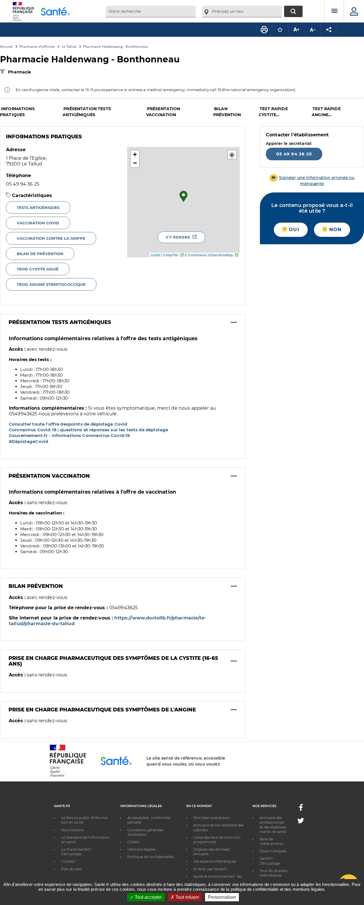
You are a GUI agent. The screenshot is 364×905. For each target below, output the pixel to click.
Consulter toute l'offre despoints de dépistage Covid (68, 424)
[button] (232, 154)
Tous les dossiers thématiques (274, 873)
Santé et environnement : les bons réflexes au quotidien (217, 878)
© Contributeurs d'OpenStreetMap (209, 255)
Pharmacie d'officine (37, 46)
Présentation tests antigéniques (87, 111)
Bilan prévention (227, 111)
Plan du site (71, 869)
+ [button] (135, 154)
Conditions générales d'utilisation (145, 832)
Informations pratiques (17, 111)
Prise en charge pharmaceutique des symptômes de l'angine (102, 710)
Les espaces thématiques (214, 861)
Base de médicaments (272, 841)
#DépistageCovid (28, 441)
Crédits (133, 842)
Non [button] (334, 229)
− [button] (135, 163)
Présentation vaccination (163, 111)
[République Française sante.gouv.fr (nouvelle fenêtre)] (68, 775)
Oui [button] (293, 229)
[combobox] (151, 11)
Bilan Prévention (36, 586)
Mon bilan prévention (211, 818)
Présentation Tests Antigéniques (60, 322)
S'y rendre (178, 237)
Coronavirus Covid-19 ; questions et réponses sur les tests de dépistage (88, 429)
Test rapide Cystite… (273, 111)
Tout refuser (186, 897)
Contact (68, 861)
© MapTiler (170, 255)
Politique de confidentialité (150, 857)
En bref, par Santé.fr (210, 869)
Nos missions (72, 830)
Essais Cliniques (273, 851)
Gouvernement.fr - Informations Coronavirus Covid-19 (69, 435)
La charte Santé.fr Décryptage (76, 851)
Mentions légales (141, 849)
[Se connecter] (354, 11)
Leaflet (155, 255)
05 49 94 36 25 (294, 154)
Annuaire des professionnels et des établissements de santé (273, 825)
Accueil (6, 46)
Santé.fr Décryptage (270, 860)
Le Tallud (69, 46)
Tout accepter (148, 897)
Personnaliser (222, 897)
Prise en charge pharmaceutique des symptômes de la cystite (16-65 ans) (113, 661)
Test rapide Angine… (326, 111)
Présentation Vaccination (49, 476)
